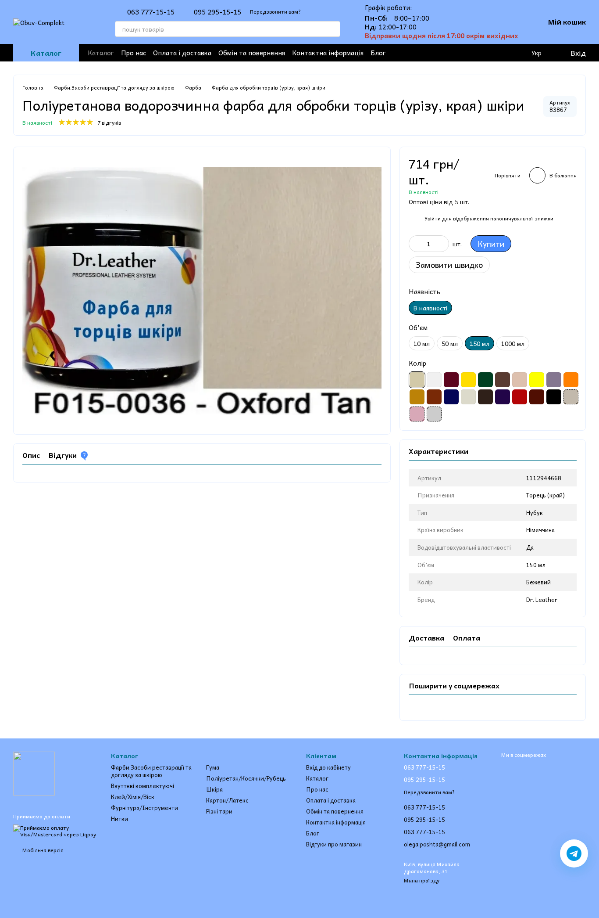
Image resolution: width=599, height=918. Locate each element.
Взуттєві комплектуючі (142, 785)
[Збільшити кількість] (442, 244)
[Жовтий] (468, 379)
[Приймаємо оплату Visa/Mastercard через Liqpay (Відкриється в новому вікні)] (55, 830)
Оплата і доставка (182, 52)
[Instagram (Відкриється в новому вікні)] (424, 52)
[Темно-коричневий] (485, 396)
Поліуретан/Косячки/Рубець (246, 778)
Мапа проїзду (421, 880)
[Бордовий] (451, 379)
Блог (378, 52)
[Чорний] (553, 396)
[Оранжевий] (570, 379)
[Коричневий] (502, 379)
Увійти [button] (432, 218)
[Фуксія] (417, 414)
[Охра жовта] (417, 396)
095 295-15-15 (217, 11)
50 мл (450, 343)
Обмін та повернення (251, 52)
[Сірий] (434, 414)
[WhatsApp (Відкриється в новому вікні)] (480, 52)
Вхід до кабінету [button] (328, 767)
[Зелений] (485, 379)
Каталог (101, 52)
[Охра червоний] (434, 396)
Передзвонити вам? (275, 11)
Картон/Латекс (227, 800)
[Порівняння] (518, 52)
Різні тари (219, 811)
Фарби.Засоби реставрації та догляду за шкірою (151, 771)
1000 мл (512, 343)
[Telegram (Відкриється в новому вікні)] (452, 52)
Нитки (119, 818)
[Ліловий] (553, 379)
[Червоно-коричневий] (536, 396)
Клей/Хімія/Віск (132, 796)
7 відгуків (109, 122)
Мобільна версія (42, 850)
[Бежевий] (417, 379)
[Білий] (434, 379)
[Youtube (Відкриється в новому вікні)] (438, 52)
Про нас (133, 52)
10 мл (422, 343)
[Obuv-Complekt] (34, 772)
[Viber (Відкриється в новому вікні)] (466, 52)
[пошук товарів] (332, 29)
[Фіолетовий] (502, 396)
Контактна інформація (328, 52)
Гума (212, 767)
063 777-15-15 (151, 11)
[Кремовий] (519, 379)
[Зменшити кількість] (415, 244)
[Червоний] (519, 396)
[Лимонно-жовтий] (536, 379)
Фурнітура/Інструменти (144, 807)
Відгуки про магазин (334, 844)
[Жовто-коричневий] (570, 396)
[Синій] (451, 396)
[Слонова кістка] (468, 396)
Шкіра (214, 789)
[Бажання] (500, 52)
